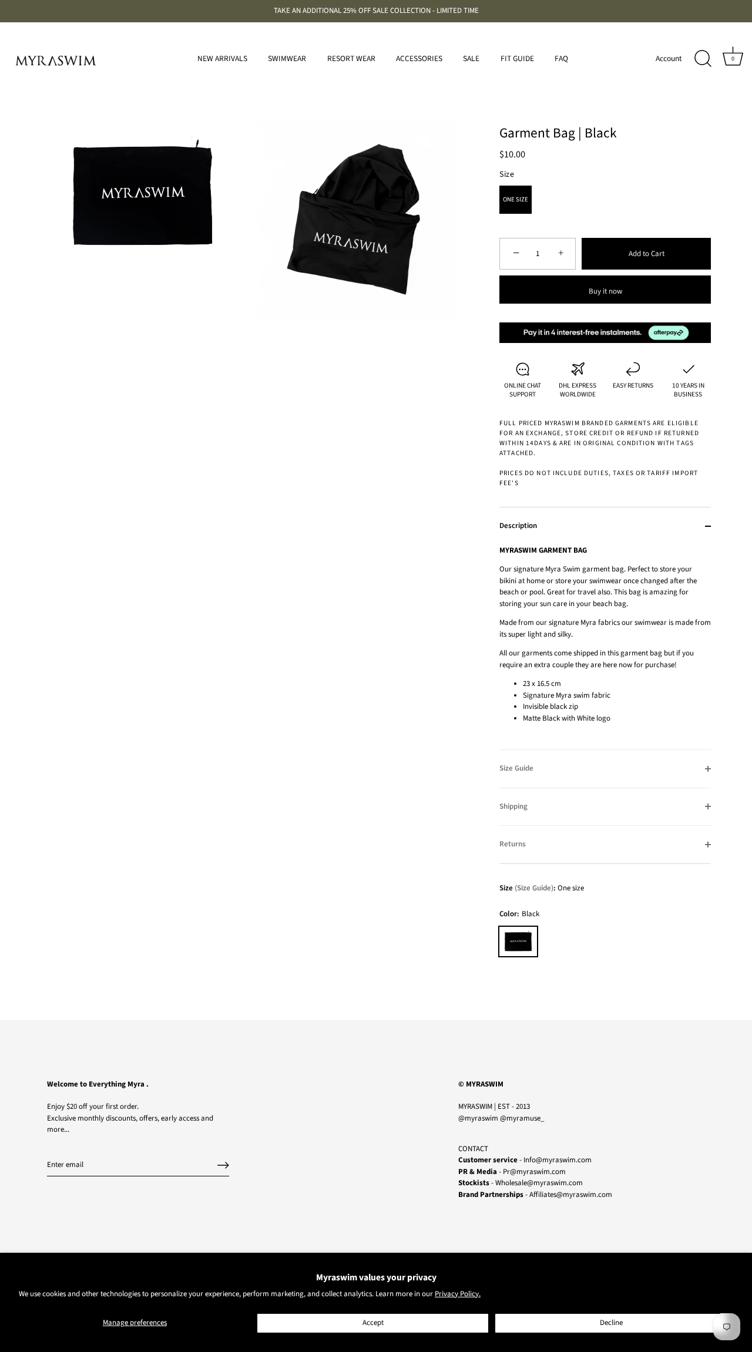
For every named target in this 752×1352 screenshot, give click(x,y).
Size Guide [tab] (516, 768)
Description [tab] (518, 525)
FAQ (561, 58)
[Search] (703, 59)
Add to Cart (646, 253)
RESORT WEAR (351, 58)
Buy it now (605, 291)
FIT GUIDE (517, 58)
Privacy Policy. (458, 1294)
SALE (471, 58)
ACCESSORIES (419, 58)
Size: (527, 888)
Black (518, 941)
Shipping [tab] (513, 806)
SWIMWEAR (287, 58)
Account (669, 58)
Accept (373, 1322)
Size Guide (534, 888)
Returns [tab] (512, 844)
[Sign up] (223, 1165)
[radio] (515, 200)
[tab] (605, 647)
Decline (611, 1322)
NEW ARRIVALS (222, 58)
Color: (519, 914)
